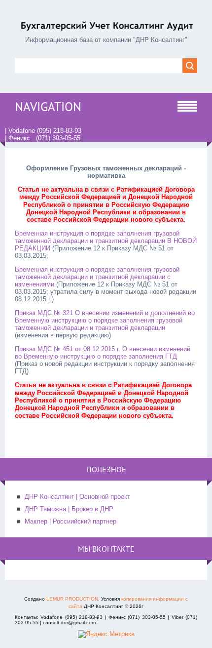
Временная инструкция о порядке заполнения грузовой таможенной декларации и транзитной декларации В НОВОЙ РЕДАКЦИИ (106, 241)
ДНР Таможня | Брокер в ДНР (69, 509)
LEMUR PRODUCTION (72, 599)
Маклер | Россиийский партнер (70, 521)
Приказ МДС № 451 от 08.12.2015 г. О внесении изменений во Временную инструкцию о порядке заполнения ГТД (102, 352)
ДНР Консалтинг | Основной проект (77, 496)
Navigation (48, 107)
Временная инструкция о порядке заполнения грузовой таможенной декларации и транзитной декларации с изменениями (97, 277)
